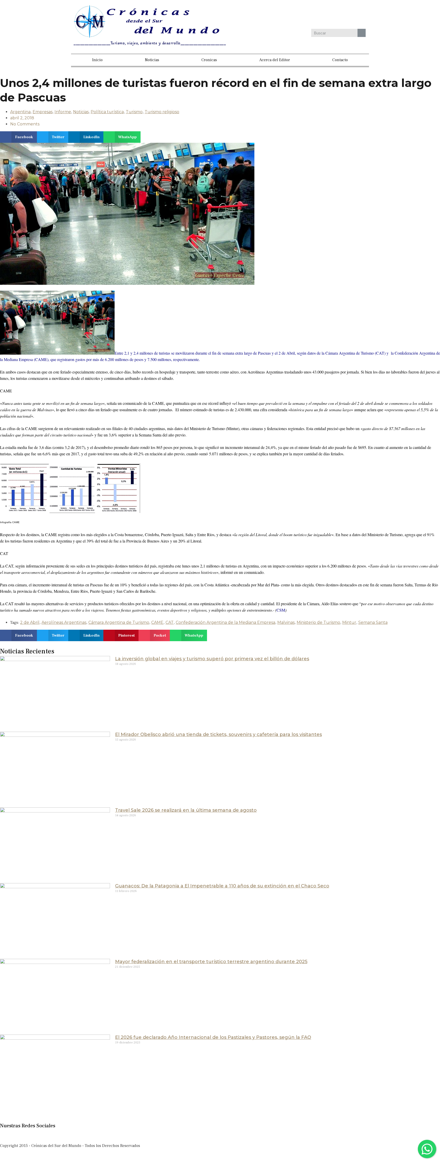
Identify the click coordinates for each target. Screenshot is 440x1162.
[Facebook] (290, 15)
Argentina (20, 111)
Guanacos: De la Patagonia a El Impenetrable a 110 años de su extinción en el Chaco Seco (222, 886)
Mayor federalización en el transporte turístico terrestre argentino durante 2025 (211, 961)
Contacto (340, 59)
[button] (18, 137)
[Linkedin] (334, 15)
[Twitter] (319, 15)
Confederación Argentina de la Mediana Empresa (225, 622)
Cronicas (209, 59)
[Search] (362, 33)
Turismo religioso (162, 111)
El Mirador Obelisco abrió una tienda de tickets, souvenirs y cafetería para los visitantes (218, 734)
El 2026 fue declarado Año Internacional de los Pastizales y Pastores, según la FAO (213, 1037)
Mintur (349, 622)
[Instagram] (305, 15)
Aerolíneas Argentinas (64, 622)
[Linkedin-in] (47, 1135)
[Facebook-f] (6, 1135)
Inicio (97, 59)
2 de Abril (29, 622)
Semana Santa (373, 622)
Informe (62, 111)
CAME (157, 622)
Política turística (107, 111)
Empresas (42, 111)
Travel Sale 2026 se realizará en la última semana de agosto (186, 810)
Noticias (152, 59)
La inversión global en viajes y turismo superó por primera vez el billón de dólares (212, 659)
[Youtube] (349, 15)
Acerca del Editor (274, 59)
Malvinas (286, 622)
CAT (170, 622)
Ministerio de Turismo (318, 622)
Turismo (134, 111)
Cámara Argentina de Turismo (118, 622)
